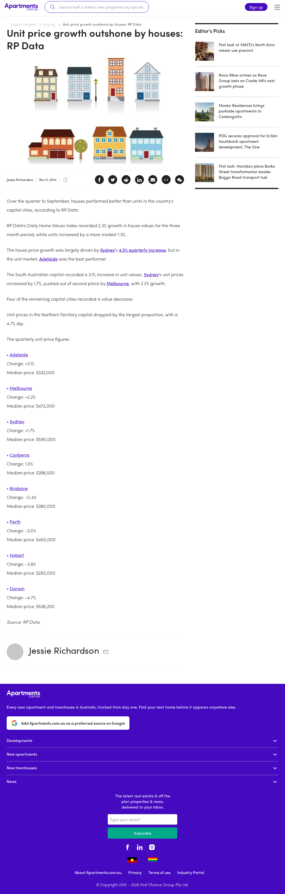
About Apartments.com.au (98, 872)
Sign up (256, 7)
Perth (15, 521)
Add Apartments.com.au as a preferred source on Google (73, 723)
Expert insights (23, 24)
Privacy (135, 872)
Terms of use (159, 872)
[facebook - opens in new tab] (127, 846)
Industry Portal (190, 872)
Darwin (17, 588)
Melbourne (118, 283)
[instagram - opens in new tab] (152, 846)
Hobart (17, 555)
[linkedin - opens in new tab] (139, 846)
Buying (49, 24)
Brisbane (19, 488)
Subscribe (142, 833)
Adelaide (48, 259)
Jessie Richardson (64, 650)
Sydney (107, 250)
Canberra (20, 455)
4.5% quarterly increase (142, 250)
